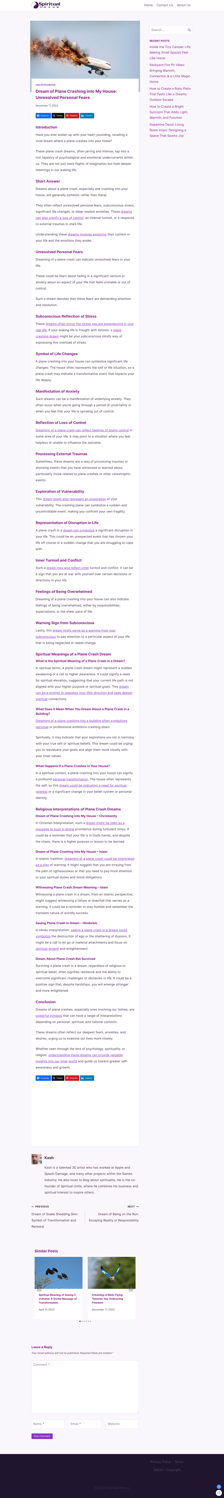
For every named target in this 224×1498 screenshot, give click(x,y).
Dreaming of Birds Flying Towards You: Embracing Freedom (107, 1298)
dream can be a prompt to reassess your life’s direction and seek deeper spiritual (84, 693)
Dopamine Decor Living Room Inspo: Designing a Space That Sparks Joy (168, 130)
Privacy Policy (160, 1462)
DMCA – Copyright (167, 1470)
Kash (49, 1157)
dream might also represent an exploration (74, 499)
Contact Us (165, 5)
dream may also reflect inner (68, 568)
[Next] (131, 1288)
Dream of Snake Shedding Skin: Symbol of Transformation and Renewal (55, 1216)
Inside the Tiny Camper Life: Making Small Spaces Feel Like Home (170, 52)
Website (114, 1424)
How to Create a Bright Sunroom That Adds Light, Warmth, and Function (169, 112)
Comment (41, 1364)
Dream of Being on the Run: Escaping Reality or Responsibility (114, 1213)
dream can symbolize (78, 530)
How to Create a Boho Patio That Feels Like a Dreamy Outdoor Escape (170, 94)
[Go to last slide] (39, 1288)
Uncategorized (46, 85)
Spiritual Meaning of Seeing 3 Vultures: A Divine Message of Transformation (58, 1298)
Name (38, 1424)
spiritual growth (47, 949)
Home (148, 5)
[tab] (80, 1321)
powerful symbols (49, 1016)
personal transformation (70, 779)
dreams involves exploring (87, 234)
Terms (179, 1462)
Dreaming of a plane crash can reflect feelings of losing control (82, 430)
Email (75, 1424)
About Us (184, 5)
